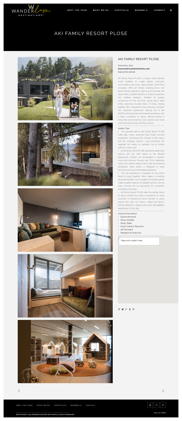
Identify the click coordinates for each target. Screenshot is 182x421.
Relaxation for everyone (131, 233)
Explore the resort (128, 217)
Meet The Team (24, 405)
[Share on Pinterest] (133, 309)
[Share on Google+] (126, 309)
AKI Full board (127, 230)
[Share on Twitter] (123, 309)
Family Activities (127, 220)
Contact (91, 405)
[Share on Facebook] (119, 309)
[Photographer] (65, 88)
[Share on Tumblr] (130, 309)
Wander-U (75, 405)
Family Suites (126, 223)
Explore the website (126, 72)
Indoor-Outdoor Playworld (132, 226)
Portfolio (60, 405)
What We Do (43, 405)
